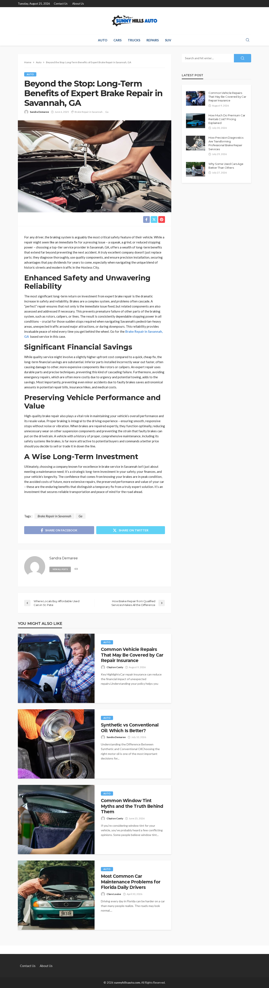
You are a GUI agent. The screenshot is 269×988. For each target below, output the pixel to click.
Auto (102, 40)
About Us (78, 3)
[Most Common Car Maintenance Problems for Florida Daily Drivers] (56, 895)
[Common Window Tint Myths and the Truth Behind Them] (56, 819)
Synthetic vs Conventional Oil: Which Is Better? (129, 727)
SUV (168, 40)
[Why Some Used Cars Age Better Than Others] (195, 169)
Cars (117, 40)
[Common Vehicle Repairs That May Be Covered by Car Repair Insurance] (56, 668)
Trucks (134, 40)
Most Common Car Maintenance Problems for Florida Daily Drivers (130, 882)
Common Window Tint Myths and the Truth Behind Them (132, 806)
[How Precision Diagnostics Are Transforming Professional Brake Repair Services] (195, 143)
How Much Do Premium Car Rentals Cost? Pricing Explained (226, 119)
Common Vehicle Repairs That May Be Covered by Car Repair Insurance (132, 655)
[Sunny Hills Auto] (134, 20)
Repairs (152, 40)
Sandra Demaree (39, 111)
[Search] (247, 40)
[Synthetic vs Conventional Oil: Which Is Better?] (56, 744)
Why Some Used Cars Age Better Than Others (225, 165)
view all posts (60, 569)
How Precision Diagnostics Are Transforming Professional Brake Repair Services (225, 143)
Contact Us (60, 3)
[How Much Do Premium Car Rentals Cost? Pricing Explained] (195, 120)
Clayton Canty (115, 667)
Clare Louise (114, 894)
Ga (106, 111)
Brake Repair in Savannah (89, 111)
